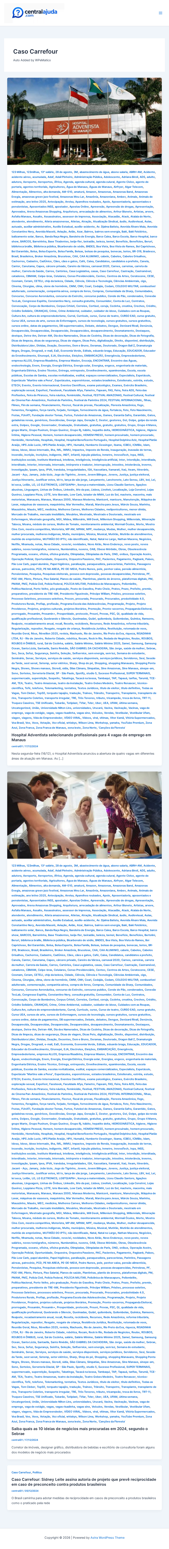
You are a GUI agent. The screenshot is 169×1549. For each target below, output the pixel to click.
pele (99, 569)
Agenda (68, 181)
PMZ (24, 583)
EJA (53, 355)
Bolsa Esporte (47, 251)
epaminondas (117, 370)
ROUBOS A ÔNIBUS (23, 643)
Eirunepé (43, 355)
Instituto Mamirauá (49, 459)
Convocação (19, 306)
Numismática (69, 549)
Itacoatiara (100, 469)
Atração (86, 221)
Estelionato (124, 380)
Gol (125, 420)
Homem (48, 435)
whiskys (71, 722)
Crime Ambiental (68, 310)
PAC (98, 559)
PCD (39, 569)
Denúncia (146, 325)
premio (146, 588)
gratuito (108, 425)
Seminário (18, 658)
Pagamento (124, 559)
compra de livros (80, 291)
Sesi (141, 658)
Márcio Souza (129, 504)
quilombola (104, 618)
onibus (124, 554)
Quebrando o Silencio (57, 618)
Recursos (96, 623)
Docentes (64, 345)
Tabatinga (67, 678)
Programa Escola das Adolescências (83, 603)
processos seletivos (50, 598)
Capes (40, 266)
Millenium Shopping (112, 519)
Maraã (89, 504)
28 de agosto (63, 172)
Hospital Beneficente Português (86, 440)
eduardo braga (102, 350)
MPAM (80, 529)
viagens (27, 717)
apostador (61, 206)
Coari (88, 286)
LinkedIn (68, 489)
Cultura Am (19, 315)
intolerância (132, 464)
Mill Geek (93, 519)
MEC (40, 509)
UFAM (113, 703)
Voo (27, 722)
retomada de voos (134, 628)
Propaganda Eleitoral (138, 608)
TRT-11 (146, 698)
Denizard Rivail (129, 325)
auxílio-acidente (84, 226)
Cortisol (94, 306)
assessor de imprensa (76, 216)
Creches (139, 306)
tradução (75, 693)
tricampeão (114, 698)
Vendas (109, 712)
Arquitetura (70, 211)
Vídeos (86, 717)
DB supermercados (71, 325)
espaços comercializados (102, 375)
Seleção (66, 653)
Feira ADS (128, 390)
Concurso (18, 296)
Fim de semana (30, 405)
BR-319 (136, 251)
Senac (30, 658)
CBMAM (31, 276)
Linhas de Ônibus (51, 489)
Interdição (133, 459)
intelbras (68, 459)
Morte (140, 524)
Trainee (87, 693)
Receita (68, 623)
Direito (119, 340)
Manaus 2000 (62, 499)
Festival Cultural (133, 395)
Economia (67, 1044)
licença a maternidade (91, 484)
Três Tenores (86, 698)
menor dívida (137, 509)
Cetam (28, 281)
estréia (137, 380)
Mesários (72, 514)
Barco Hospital (139, 236)
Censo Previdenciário (80, 276)
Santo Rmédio (59, 648)
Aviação (62, 231)
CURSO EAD (127, 315)
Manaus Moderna (83, 499)
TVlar (82, 703)
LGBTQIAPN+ (67, 484)
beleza (100, 241)
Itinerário (142, 469)
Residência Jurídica (94, 628)
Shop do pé (86, 663)
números (53, 549)
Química (135, 618)
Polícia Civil (36, 583)
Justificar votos (45, 479)
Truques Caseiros (23, 703)
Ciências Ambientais (126, 281)
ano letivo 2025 (36, 201)
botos (127, 251)
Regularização (20, 628)
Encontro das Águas (123, 360)
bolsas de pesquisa (97, 251)
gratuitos (120, 425)
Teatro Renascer (125, 683)
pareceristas (115, 564)
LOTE (47, 494)
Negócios (145, 539)
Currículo (82, 315)
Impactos (78, 449)
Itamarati (114, 469)
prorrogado (19, 613)
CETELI (38, 281)
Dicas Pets (89, 340)
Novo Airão (94, 544)
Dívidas (41, 345)
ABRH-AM (135, 172)
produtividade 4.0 (132, 598)
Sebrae (150, 648)
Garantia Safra (122, 415)
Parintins (129, 564)
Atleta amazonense (57, 221)
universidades (82, 707)
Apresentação (144, 206)
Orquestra (60, 559)
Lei (153, 479)
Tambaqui (104, 678)
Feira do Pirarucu (37, 395)
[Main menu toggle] (160, 13)
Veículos (97, 712)
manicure (116, 499)
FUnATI (25, 415)
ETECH (16, 385)
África (58, 181)
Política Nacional (22, 588)
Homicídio (18, 440)
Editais (87, 350)
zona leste (74, 727)
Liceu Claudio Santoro (120, 484)
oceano (33, 554)
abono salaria (119, 172)
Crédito (151, 306)
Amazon (91, 191)
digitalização (105, 340)
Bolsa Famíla (65, 251)
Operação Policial (22, 559)
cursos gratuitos (116, 320)
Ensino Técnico (47, 370)
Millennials (133, 519)
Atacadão (114, 216)
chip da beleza (54, 281)
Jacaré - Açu (19, 474)
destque (17, 335)
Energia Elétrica (62, 365)
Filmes (16, 405)
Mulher (121, 529)
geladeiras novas (22, 420)
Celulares (60, 276)
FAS (110, 390)
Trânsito (99, 693)
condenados (135, 296)
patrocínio (28, 569)
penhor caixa (112, 569)
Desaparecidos (79, 330)
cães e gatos (69, 261)
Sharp (73, 663)
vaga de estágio (35, 712)
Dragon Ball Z (126, 345)
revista (64, 633)
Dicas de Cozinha (90, 335)
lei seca (16, 484)
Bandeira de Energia (82, 236)
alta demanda (51, 191)
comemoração (36, 291)
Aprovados (18, 211)
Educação (119, 350)
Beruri (148, 241)
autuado (17, 226)
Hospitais (47, 440)
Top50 (41, 693)
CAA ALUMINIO (89, 256)
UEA (105, 703)
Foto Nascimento (140, 410)
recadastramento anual (39, 623)
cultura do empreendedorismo (46, 315)
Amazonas (104, 191)
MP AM (70, 529)
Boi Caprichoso (145, 246)
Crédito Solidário (22, 310)
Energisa (97, 365)
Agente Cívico (125, 181)
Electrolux (64, 355)
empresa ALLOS (22, 360)
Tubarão (60, 703)
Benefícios (136, 241)
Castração (127, 271)
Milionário (79, 519)
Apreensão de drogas (120, 206)
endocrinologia (21, 365)
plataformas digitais (134, 578)
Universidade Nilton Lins (56, 707)
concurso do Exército (69, 296)
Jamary (33, 474)
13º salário (47, 172)
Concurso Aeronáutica (40, 296)
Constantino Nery (59, 301)
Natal (93, 539)
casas (94, 271)
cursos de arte (36, 320)
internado (58, 464)
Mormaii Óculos (124, 524)
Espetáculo (143, 375)
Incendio (17, 454)
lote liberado (60, 494)
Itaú (123, 469)
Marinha (144, 504)
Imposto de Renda (97, 449)
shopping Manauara (121, 663)
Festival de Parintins (59, 400)
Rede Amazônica (113, 623)
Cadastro (32, 261)
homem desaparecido (68, 435)
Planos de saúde (70, 578)
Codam (109, 286)
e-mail (48, 350)
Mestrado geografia (42, 519)
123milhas (33, 172)
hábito (87, 430)
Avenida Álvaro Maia (133, 226)
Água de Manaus (77, 186)
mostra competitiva (38, 529)
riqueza (130, 633)
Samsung (137, 643)
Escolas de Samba (35, 375)
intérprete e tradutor (79, 464)
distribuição (146, 340)
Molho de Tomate (68, 524)
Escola (131, 370)
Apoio (106, 201)
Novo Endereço (113, 544)
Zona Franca (26, 727)
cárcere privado (56, 266)
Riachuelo (76, 633)
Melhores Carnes (69, 509)
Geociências (57, 420)
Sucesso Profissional (111, 673)
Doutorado (110, 345)
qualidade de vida (132, 613)
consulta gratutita (83, 301)
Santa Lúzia (28, 648)
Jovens (112, 474)
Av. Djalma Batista (107, 226)
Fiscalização (101, 405)
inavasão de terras (139, 449)
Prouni (94, 613)
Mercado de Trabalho (25, 514)
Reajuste (17, 623)
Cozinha (115, 306)
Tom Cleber (28, 693)
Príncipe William (100, 593)
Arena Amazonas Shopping (44, 211)
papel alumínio (40, 564)
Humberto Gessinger (99, 444)
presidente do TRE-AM (43, 593)
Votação (45, 722)
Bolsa (33, 251)
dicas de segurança (46, 340)
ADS (142, 177)
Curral (71, 315)
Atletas (75, 221)
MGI (59, 519)
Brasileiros (26, 256)
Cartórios (61, 271)
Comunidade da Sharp (119, 291)
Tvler (90, 703)
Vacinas (133, 707)
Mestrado (86, 514)
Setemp (44, 663)
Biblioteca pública (45, 246)
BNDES (90, 246)
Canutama (28, 266)
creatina (127, 306)
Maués (31, 509)
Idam (146, 444)
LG (33, 484)
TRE (73, 698)
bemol (110, 241)
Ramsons (148, 618)
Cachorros (18, 261)
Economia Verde (71, 350)
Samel (126, 643)
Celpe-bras (45, 276)
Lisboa (95, 489)
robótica (71, 638)
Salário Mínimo (84, 643)
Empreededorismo (133, 355)
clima (39, 286)
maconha (138, 494)
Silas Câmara (78, 668)
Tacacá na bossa (85, 678)
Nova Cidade (52, 544)
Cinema (16, 286)
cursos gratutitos (139, 320)
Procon (69, 598)
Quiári (92, 618)
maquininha (57, 504)
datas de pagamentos (44, 325)
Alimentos (35, 191)
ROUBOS (146, 638)
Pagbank (138, 559)
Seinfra (54, 653)
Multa (65, 534)
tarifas (133, 678)
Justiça (123, 474)
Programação (115, 603)
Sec (14, 653)
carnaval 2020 (100, 266)
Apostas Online (79, 206)
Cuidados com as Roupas (133, 310)
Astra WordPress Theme (107, 1538)
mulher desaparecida (141, 529)
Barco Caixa (103, 236)
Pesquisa (35, 573)
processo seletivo (133, 593)
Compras (98, 291)
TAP (113, 678)
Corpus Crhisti (65, 306)
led (148, 479)
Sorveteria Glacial (43, 673)
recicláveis (81, 623)
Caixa (90, 261)
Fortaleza (115, 410)
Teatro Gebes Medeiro (98, 683)
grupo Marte (19, 430)
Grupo (132, 425)
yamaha (114, 722)
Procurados (112, 598)
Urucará (97, 707)
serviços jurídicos (111, 658)
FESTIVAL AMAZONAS (108, 395)
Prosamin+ (48, 613)
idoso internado (39, 449)
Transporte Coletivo (30, 698)
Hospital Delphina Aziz (123, 440)
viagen (16, 717)
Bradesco (149, 251)
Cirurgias (28, 286)
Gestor (103, 420)
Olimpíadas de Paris (98, 554)
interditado (19, 464)
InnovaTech (121, 454)
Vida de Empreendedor (47, 717)
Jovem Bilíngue (97, 474)
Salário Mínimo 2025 (107, 643)
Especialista (126, 375)
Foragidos (32, 410)
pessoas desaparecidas (116, 573)
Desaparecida (20, 330)
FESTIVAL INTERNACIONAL (125, 400)
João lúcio (46, 474)
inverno (146, 464)
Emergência (112, 355)
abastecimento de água (94, 172)
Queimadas (80, 618)
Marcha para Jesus (107, 504)
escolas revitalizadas (61, 375)
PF (148, 573)
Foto (126, 410)
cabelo (105, 256)
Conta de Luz (121, 301)
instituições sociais (24, 459)
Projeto (130, 603)
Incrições (42, 454)
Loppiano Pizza (32, 494)
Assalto (37, 216)
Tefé (28, 688)
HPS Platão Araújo (53, 444)
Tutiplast (72, 703)
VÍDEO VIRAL (72, 717)
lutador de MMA (93, 494)
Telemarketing (54, 688)
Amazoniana (107, 196)
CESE (150, 276)
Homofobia (32, 440)
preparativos (20, 593)
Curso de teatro (109, 315)
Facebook (55, 390)
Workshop (101, 722)
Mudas (111, 529)
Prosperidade (65, 613)
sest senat (31, 663)
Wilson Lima (85, 722)
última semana (128, 703)
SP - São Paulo (65, 673)
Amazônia (92, 196)
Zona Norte (89, 727)
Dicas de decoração (115, 335)
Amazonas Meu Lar (72, 196)
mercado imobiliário (52, 514)
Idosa (15, 449)
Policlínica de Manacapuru (103, 583)
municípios (78, 534)
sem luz (110, 653)
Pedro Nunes (87, 569)
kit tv (60, 479)
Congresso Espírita (34, 301)
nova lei (66, 544)
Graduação (65, 425)
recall (58, 623)
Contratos (137, 301)
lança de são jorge (76, 479)
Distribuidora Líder (23, 345)
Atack (125, 216)
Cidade (69, 281)
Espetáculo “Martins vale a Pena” (32, 380)
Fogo (140, 405)
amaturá (79, 191)
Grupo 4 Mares (146, 425)
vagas (50, 712)
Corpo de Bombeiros (42, 306)
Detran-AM (45, 335)
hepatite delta (101, 430)
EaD (56, 350)
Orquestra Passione (81, 559)
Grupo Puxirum (38, 430)
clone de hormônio (55, 286)
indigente (55, 454)
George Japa (74, 420)
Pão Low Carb (20, 564)
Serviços (40, 658)
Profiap (40, 603)
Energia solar (82, 365)
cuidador (86, 310)
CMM (72, 286)
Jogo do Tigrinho (65, 474)
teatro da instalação (70, 683)
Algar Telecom (134, 186)
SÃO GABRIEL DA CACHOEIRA (89, 648)
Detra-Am (30, 335)
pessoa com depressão (84, 573)
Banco (39, 236)
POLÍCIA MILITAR (75, 583)
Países (149, 559)
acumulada (39, 177)
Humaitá (79, 444)
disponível (131, 340)
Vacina (108, 707)
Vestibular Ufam (140, 712)
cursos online (20, 325)
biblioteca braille (22, 246)
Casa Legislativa (79, 271)
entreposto (77, 370)
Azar (80, 231)
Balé (124, 231)
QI (118, 613)
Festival (87, 395)
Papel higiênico (59, 564)
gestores (115, 420)
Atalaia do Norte (140, 216)
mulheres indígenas (48, 534)
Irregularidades (76, 469)
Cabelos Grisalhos (134, 256)
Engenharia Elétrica (24, 370)
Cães (56, 261)
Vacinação (120, 707)
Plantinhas (89, 578)
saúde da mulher (134, 648)
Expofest (42, 390)
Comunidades (143, 291)
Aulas (147, 221)
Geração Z (90, 420)
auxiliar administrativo (37, 226)
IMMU (67, 449)
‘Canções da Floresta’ (111, 727)
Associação (99, 216)
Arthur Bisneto (122, 211)
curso (93, 315)
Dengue (113, 325)
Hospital (59, 440)
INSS (140, 454)
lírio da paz (82, 489)
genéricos (41, 420)
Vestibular (121, 712)
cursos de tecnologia (91, 320)
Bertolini (149, 935)
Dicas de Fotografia (141, 335)
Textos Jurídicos (87, 688)
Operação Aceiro (140, 554)
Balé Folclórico (138, 231)
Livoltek (106, 489)
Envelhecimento (96, 370)
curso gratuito (146, 315)
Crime (53, 310)
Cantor (16, 266)
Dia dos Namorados (66, 335)
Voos (35, 722)
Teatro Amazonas (45, 683)
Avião (71, 231)
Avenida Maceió (45, 231)
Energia (46, 365)
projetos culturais (51, 608)
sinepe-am (147, 668)
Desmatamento (124, 330)
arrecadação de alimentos (95, 211)
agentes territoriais (35, 186)
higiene (141, 430)
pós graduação (59, 588)
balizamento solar (23, 236)
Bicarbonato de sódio (71, 246)
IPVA (49, 469)
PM (150, 578)
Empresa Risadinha (45, 360)
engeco (109, 365)
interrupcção (102, 464)
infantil (75, 454)
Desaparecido (59, 330)
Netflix (16, 544)
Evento (26, 385)
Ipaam (33, 469)
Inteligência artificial (104, 459)
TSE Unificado (44, 703)
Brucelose (64, 256)
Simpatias (93, 668)
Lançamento (97, 479)
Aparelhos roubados (88, 201)
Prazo (125, 588)
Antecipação (55, 201)
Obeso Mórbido (107, 549)
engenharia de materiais (131, 365)
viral (95, 717)
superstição (39, 678)
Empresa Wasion (69, 360)
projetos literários (75, 608)
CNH (80, 286)
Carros (50, 271)
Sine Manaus (130, 668)
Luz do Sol (112, 494)
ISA (90, 469)
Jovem (81, 474)
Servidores (130, 658)
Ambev (121, 196)
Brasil (15, 256)
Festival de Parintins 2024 (90, 400)
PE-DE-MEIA (69, 569)
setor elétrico (59, 663)
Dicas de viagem (70, 340)
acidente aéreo (21, 177)
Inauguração (118, 449)
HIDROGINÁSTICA (123, 430)
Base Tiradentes (58, 241)
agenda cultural (84, 181)
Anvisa (69, 201)
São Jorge (115, 648)
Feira (117, 390)
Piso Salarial (51, 578)
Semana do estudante (131, 653)
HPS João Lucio (31, 444)
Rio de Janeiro (93, 633)
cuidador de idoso (105, 310)
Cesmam (17, 281)
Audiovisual (135, 221)
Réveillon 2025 (48, 633)
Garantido (139, 415)
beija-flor (76, 241)
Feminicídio (74, 395)
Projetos (33, 608)
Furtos (68, 415)
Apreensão (97, 206)
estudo (148, 380)
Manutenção (131, 499)
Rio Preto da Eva (113, 633)
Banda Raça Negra (56, 236)
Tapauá (122, 678)
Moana (26, 524)
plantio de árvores (108, 578)
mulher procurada (23, 534)
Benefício (122, 241)
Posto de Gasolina (81, 588)
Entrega (64, 370)
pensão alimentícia (134, 569)
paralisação (78, 564)
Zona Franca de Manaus (51, 727)
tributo (100, 698)
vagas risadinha (65, 712)
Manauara (33, 499)
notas (38, 544)
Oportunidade (44, 559)
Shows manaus (40, 668)
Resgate (49, 628)
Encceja (87, 360)
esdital (80, 375)
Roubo (135, 638)
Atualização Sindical (105, 221)
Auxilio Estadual (63, 226)
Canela (144, 261)
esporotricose (81, 380)
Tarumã (143, 678)
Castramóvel (143, 271)
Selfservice (79, 653)
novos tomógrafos (34, 549)
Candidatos (102, 261)
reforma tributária (137, 623)
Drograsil (37, 350)
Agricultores (57, 186)
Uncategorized (21, 707)
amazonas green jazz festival (40, 196)
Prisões (116, 593)
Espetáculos (62, 380)
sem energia (96, 653)
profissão (53, 603)
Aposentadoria (121, 201)
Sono (15, 673)
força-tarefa (47, 410)
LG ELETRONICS (47, 484)
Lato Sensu (130, 479)
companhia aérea (57, 291)
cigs (143, 281)
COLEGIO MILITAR (126, 286)
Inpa (133, 454)
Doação (52, 345)
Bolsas (79, 251)
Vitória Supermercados (140, 717)
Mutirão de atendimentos (136, 534)
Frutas (16, 415)
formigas (73, 410)
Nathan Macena (127, 539)
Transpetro (113, 693)
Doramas (95, 345)
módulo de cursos (44, 524)
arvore (149, 211)
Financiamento (51, 405)
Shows (25, 668)
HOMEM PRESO (93, 435)
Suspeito (54, 678)
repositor (37, 628)
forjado (61, 410)
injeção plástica (91, 454)
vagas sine (83, 712)
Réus (34, 633)
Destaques (142, 330)
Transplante (128, 693)
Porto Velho (41, 588)
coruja (104, 306)
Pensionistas (20, 573)
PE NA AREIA (51, 569)
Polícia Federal (53, 583)
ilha (53, 449)
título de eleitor (109, 688)
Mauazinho (19, 509)
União (35, 707)
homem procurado (142, 435)
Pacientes (108, 559)
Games (107, 415)
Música (90, 534)
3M (76, 172)
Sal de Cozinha (54, 643)
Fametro (89, 390)
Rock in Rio (95, 638)
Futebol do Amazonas (87, 415)
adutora (16, 181)
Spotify (80, 673)
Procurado (96, 598)
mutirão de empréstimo (26, 539)
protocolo (82, 613)
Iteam (131, 469)
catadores (18, 276)
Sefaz (29, 653)
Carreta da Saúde (33, 271)
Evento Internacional (46, 385)
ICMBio (137, 444)
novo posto (131, 544)
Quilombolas (121, 618)
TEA (20, 683)
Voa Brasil (18, 722)
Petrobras (138, 573)
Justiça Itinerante (23, 479)
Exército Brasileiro (135, 385)
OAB (92, 549)
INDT (66, 454)
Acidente (149, 172)
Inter (122, 459)
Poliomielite (129, 583)
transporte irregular (57, 698)
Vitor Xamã (117, 717)
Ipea (41, 469)
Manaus (46, 499)
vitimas (104, 717)
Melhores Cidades (93, 509)
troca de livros (131, 698)
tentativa (70, 688)
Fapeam (101, 390)
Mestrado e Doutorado (108, 514)
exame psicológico (98, 385)
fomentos (18, 410)
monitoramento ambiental (97, 524)
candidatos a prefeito (124, 261)
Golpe (132, 420)
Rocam (83, 638)
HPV (69, 444)
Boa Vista (102, 246)
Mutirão (113, 534)
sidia (65, 668)
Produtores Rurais (23, 603)
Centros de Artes (118, 276)
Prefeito (135, 588)
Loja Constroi (137, 489)
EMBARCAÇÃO (93, 355)
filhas (147, 400)
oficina (44, 554)
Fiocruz (66, 405)
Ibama (117, 444)
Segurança (41, 653)
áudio (123, 221)
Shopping (101, 663)
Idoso (23, 449)
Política (37, 1472)
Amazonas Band (123, 191)
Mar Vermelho (75, 504)
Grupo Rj (75, 430)
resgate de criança (68, 628)
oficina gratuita (59, 554)
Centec (100, 276)
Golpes (24, 425)
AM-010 (67, 191)
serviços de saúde (59, 658)
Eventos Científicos (73, 385)
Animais (132, 196)
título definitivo (130, 688)
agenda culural (105, 181)
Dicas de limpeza (22, 340)
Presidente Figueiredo (74, 593)
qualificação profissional (27, 618)
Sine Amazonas (110, 668)
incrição (29, 454)
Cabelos (116, 256)
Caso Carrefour (109, 271)
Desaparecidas (40, 330)
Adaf (51, 177)
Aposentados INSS (41, 206)
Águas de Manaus (100, 186)
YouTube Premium (132, 722)
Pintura (37, 578)
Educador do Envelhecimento (30, 1049)
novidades (79, 544)
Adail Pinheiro (64, 177)
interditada (148, 459)
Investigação (20, 469)
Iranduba (59, 469)
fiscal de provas (83, 405)
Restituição (115, 628)
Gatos (151, 415)
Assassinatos (52, 216)
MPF (89, 529)
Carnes (115, 266)
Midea (67, 519)
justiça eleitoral (139, 474)
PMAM (16, 583)
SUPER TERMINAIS (138, 673)
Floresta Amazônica (123, 405)
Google (35, 425)
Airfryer (118, 186)
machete (125, 494)
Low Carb (76, 494)
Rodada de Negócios (117, 638)
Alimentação (19, 191)
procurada (81, 598)
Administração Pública (88, 177)
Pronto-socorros (113, 608)
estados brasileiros (104, 380)
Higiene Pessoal (31, 435)
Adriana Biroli (130, 177)
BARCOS (25, 241)
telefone (37, 688)
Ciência (79, 281)
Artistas (138, 211)
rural (40, 643)
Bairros (88, 231)
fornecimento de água (94, 410)
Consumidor (103, 301)
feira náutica (57, 395)
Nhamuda (27, 544)
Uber (98, 703)
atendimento (35, 221)
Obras (122, 549)
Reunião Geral (20, 633)
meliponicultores (117, 509)
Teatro (28, 683)
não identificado (78, 539)
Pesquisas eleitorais (55, 573)
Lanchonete (114, 479)
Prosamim (34, 613)
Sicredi (56, 668)
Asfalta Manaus (21, 216)
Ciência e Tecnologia (99, 281)
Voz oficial (58, 722)
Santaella (43, 648)
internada (44, 464)
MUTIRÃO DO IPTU (54, 539)
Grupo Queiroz (59, 430)
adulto (151, 177)
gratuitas (95, 425)
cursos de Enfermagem (61, 320)
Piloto (27, 578)
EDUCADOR (134, 350)
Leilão (26, 484)
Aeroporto (29, 181)
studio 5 (91, 673)
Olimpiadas (77, 554)
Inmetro (107, 454)
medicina (50, 509)
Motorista (58, 529)
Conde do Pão (117, 296)
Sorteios (25, 673)
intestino (117, 464)
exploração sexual (23, 390)
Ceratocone (138, 276)
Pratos (115, 588)
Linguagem (31, 489)
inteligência (83, 459)
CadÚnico (46, 261)
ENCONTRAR (101, 360)
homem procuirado (117, 435)
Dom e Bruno (80, 345)
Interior (32, 464)
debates (101, 325)
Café (82, 261)
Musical (102, 534)
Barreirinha (39, 241)
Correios (81, 306)
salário (69, 643)
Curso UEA (18, 320)
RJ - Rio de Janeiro (31, 638)
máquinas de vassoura (34, 504)
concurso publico (95, 296)
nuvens (83, 549)
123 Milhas (18, 172)
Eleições (77, 355)
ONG (115, 554)
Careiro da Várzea (78, 266)
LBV (141, 479)
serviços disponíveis (85, 658)
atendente (18, 221)
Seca (21, 653)
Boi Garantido (20, 251)
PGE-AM (17, 578)
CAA (75, 256)
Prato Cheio (102, 588)
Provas (104, 613)
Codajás (98, 286)
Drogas (25, 350)
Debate (89, 325)
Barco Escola (121, 236)
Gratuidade (81, 425)
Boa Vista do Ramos (122, 246)
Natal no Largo (107, 539)
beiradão (89, 241)
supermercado (21, 678)
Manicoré (102, 499)
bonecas (116, 251)
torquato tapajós (57, 693)
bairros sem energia (107, 231)
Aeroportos (45, 181)
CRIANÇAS (41, 310)
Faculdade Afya (73, 390)
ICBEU (127, 444)
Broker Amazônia (45, 256)
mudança (99, 529)
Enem (35, 365)
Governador (49, 425)
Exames (117, 385)
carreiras (127, 266)
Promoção (94, 608)
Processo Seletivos (24, 598)
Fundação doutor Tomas (47, 415)
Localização (120, 489)
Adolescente (112, 177)
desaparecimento (102, 330)
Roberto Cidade (55, 638)
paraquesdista (96, 564)
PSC (112, 613)
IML (59, 449)
